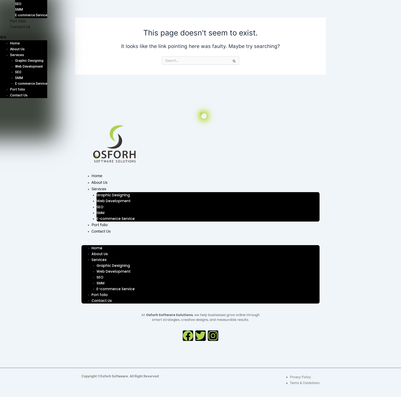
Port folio (99, 224)
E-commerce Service (115, 218)
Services (98, 189)
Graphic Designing (113, 195)
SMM (100, 212)
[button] (200, 242)
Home (96, 175)
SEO (99, 206)
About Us (99, 182)
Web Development (113, 200)
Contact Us (101, 231)
